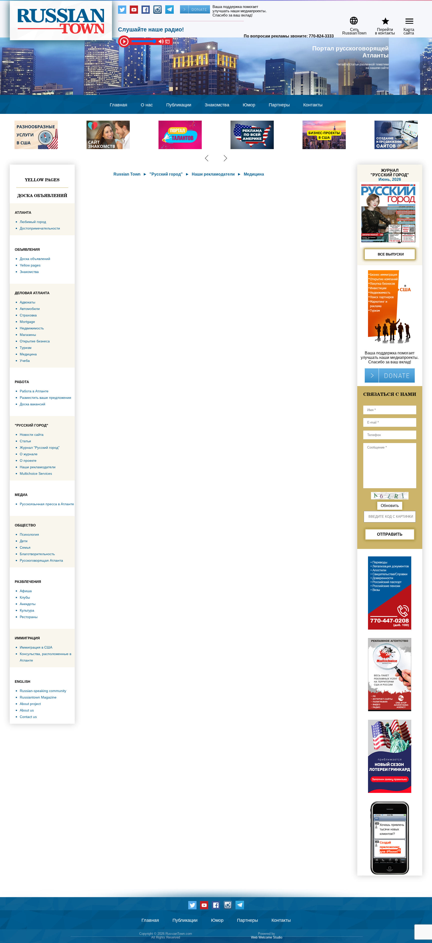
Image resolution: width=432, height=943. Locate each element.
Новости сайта (32, 435)
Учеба (25, 361)
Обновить (390, 505)
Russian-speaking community (43, 691)
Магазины (28, 335)
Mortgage (27, 322)
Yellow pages (42, 180)
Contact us (28, 717)
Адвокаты (27, 302)
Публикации (178, 104)
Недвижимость (32, 328)
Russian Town (127, 174)
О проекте (28, 461)
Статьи (25, 441)
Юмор (249, 104)
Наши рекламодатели (38, 467)
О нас (147, 104)
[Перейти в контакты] (382, 19)
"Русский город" (166, 174)
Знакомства (217, 104)
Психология (29, 534)
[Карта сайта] (405, 19)
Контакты (312, 104)
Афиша (26, 591)
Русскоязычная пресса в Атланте (47, 504)
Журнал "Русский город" (40, 448)
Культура (27, 610)
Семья (25, 547)
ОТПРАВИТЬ (389, 534)
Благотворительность (37, 554)
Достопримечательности (40, 228)
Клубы (25, 597)
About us (27, 710)
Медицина (28, 354)
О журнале (29, 454)
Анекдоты (28, 604)
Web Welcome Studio (266, 937)
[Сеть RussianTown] (351, 19)
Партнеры (279, 104)
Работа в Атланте (34, 391)
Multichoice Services (36, 473)
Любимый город (33, 222)
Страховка (28, 315)
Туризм (26, 348)
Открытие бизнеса (35, 341)
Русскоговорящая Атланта (41, 560)
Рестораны (29, 617)
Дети (24, 541)
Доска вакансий (32, 404)
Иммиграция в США (36, 647)
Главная (118, 104)
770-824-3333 (321, 36)
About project (30, 704)
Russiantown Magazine (38, 697)
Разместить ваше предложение (45, 398)
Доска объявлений (42, 195)
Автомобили (30, 309)
